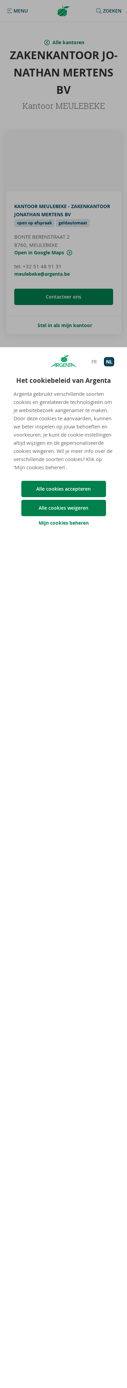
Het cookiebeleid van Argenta (63, 380)
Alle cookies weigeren (63, 508)
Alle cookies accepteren (63, 489)
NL (109, 361)
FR (94, 361)
